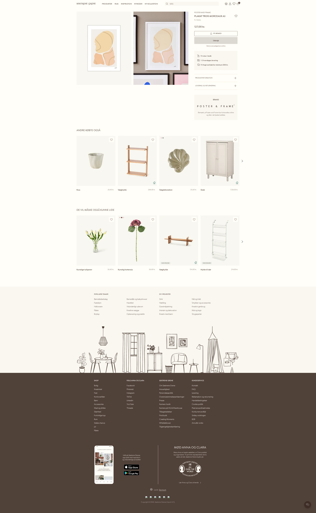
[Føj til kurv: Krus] (112, 193)
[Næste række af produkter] (242, 161)
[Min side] (230, 3)
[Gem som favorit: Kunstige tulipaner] (111, 219)
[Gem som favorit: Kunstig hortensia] (153, 219)
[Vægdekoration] (178, 161)
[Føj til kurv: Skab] (236, 193)
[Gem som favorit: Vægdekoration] (194, 140)
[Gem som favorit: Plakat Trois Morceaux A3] (236, 15)
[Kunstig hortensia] (137, 240)
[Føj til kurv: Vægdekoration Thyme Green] (195, 193)
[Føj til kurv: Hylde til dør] (236, 273)
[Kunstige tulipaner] (96, 240)
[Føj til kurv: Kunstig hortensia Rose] (153, 273)
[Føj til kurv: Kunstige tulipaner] (112, 273)
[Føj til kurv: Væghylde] (153, 193)
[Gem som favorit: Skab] (235, 140)
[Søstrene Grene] (86, 4)
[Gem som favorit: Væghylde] (153, 140)
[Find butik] (226, 3)
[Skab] (220, 161)
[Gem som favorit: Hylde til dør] (235, 219)
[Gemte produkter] (234, 3)
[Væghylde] (137, 161)
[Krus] (96, 161)
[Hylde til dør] (220, 240)
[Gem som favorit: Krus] (111, 140)
